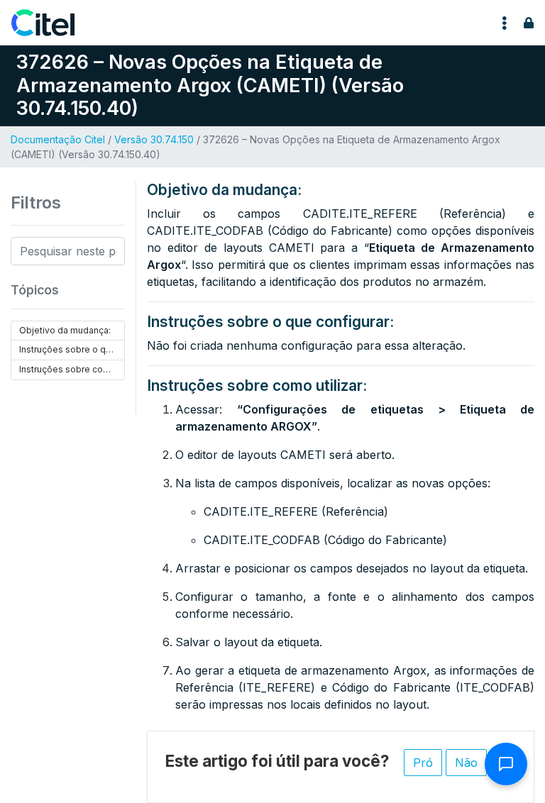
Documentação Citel (58, 139)
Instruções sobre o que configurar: (72, 349)
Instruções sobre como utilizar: (72, 369)
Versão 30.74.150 (154, 139)
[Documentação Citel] (51, 23)
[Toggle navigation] (504, 22)
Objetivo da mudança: (65, 330)
